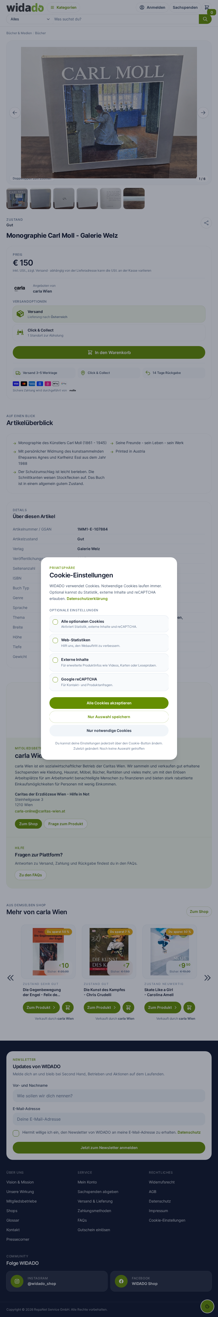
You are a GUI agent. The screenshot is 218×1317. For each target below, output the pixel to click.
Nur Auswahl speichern (109, 716)
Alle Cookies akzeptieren (109, 703)
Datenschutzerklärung (87, 598)
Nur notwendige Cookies (109, 730)
